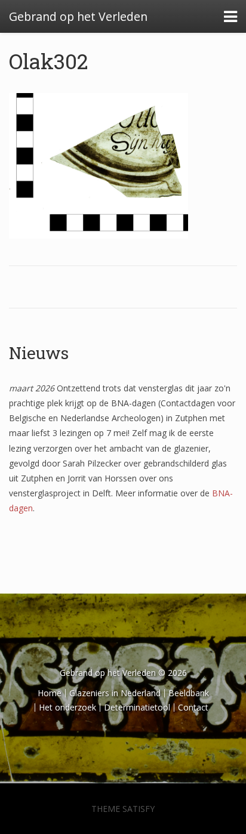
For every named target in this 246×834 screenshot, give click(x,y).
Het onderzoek (67, 707)
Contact (193, 707)
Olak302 (48, 61)
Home (49, 693)
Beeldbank (188, 693)
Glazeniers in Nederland (115, 693)
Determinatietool (137, 707)
